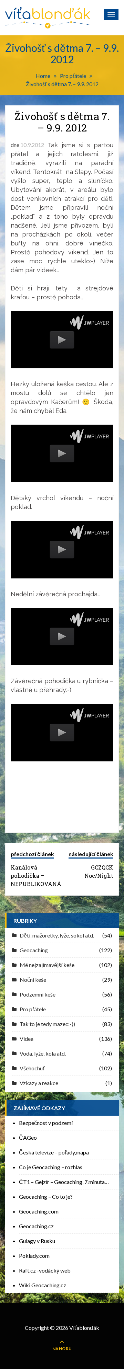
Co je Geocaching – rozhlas (50, 1167)
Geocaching (34, 950)
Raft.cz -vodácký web (45, 1270)
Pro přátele (33, 1009)
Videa (26, 1038)
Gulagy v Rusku (37, 1241)
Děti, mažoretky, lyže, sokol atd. (57, 935)
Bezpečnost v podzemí (46, 1122)
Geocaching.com (39, 1211)
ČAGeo (28, 1137)
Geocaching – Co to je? (46, 1196)
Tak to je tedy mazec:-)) (47, 1024)
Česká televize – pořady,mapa (54, 1152)
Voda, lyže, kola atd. (43, 1053)
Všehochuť (32, 1068)
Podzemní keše (37, 994)
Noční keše (33, 979)
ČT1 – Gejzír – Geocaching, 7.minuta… (64, 1181)
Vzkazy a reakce (39, 1083)
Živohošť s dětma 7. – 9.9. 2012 (62, 122)
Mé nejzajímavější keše (47, 965)
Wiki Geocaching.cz (42, 1285)
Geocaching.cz (36, 1226)
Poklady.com (34, 1255)
